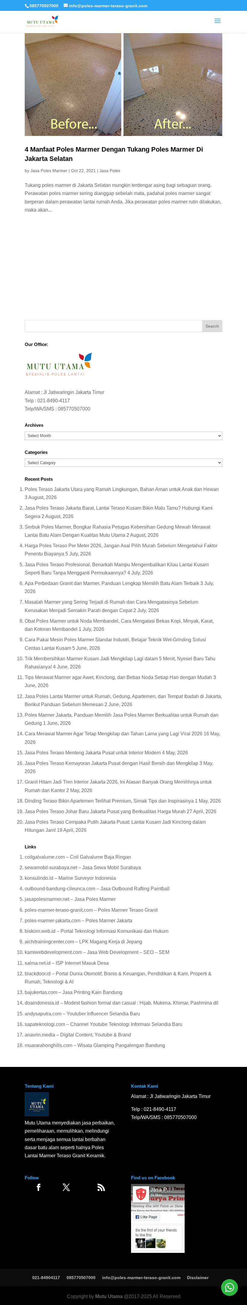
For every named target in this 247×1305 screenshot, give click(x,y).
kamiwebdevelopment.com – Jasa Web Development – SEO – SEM (97, 952)
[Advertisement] (123, 269)
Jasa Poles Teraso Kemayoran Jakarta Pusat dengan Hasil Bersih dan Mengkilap (111, 763)
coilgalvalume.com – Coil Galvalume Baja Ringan (78, 857)
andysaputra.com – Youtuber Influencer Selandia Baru (82, 1013)
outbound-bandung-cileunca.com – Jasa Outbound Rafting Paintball (97, 888)
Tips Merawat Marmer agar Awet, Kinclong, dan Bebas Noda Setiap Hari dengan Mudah (118, 677)
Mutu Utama (109, 1296)
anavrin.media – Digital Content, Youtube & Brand (78, 1034)
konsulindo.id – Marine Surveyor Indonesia (70, 878)
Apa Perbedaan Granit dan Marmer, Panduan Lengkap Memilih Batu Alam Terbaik (112, 583)
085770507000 (44, 5)
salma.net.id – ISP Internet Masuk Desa (67, 963)
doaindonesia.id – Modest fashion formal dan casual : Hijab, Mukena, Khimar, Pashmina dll (121, 1002)
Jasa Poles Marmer (48, 170)
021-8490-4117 (53, 400)
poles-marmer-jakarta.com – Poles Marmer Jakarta (78, 920)
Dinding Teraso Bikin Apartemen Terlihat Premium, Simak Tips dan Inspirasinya (109, 800)
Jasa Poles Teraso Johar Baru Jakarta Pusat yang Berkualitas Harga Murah (105, 811)
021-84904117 (46, 1277)
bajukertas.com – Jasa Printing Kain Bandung (73, 992)
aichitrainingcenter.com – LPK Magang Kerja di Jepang (83, 941)
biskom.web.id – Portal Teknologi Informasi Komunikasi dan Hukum (96, 931)
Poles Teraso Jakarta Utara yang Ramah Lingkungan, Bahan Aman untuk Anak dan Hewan (122, 489)
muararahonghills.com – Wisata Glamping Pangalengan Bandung (95, 1045)
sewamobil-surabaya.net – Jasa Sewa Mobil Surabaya (83, 867)
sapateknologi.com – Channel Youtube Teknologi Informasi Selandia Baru (103, 1024)
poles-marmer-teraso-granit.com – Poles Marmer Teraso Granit (91, 910)
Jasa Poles (109, 170)
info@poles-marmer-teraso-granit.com (141, 1277)
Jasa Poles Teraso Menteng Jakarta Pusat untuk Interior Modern (93, 752)
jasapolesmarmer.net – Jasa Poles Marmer (70, 899)
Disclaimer (197, 1277)
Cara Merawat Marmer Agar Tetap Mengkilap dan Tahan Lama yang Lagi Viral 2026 (113, 733)
